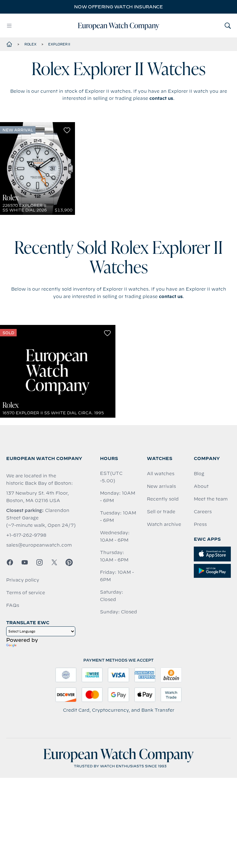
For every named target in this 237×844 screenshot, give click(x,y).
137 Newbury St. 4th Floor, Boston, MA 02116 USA (37, 497)
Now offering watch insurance (118, 6)
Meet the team (211, 499)
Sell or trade (161, 511)
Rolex (30, 44)
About (201, 486)
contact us (161, 98)
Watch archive (164, 524)
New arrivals (161, 486)
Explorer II (59, 44)
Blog (199, 473)
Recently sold (163, 499)
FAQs (12, 605)
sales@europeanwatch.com (39, 545)
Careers (203, 511)
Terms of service (25, 592)
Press (200, 524)
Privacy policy (22, 580)
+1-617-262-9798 (26, 535)
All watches (160, 473)
